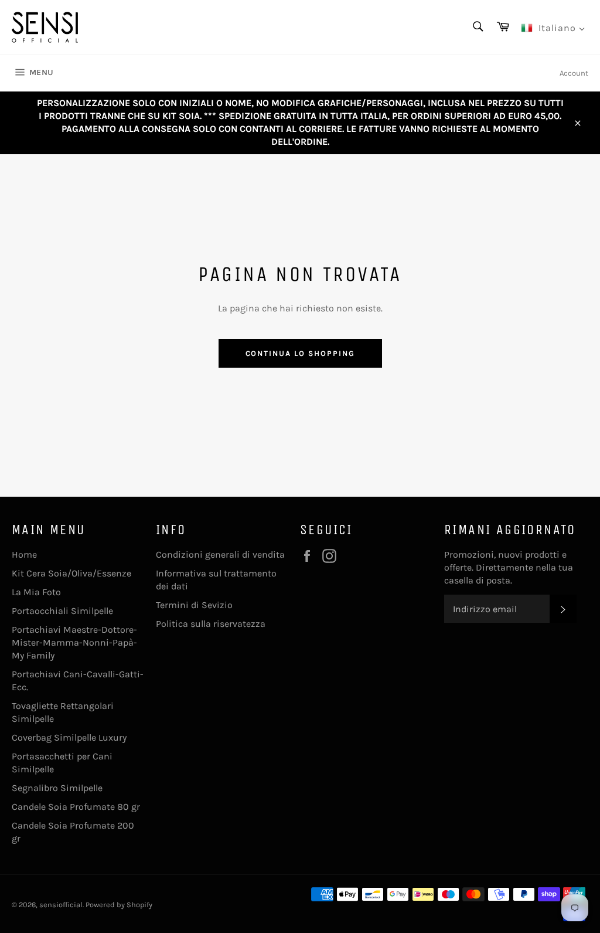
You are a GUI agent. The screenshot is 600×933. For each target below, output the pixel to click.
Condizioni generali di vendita (220, 554)
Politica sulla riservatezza (210, 623)
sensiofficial (61, 904)
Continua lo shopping (300, 353)
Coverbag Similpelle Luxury (69, 737)
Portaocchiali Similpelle (62, 610)
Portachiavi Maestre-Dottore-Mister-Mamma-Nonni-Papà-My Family (74, 642)
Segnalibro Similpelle (57, 787)
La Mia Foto (36, 592)
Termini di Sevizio (194, 604)
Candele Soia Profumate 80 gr (76, 806)
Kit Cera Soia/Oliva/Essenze (71, 573)
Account (574, 73)
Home (24, 554)
